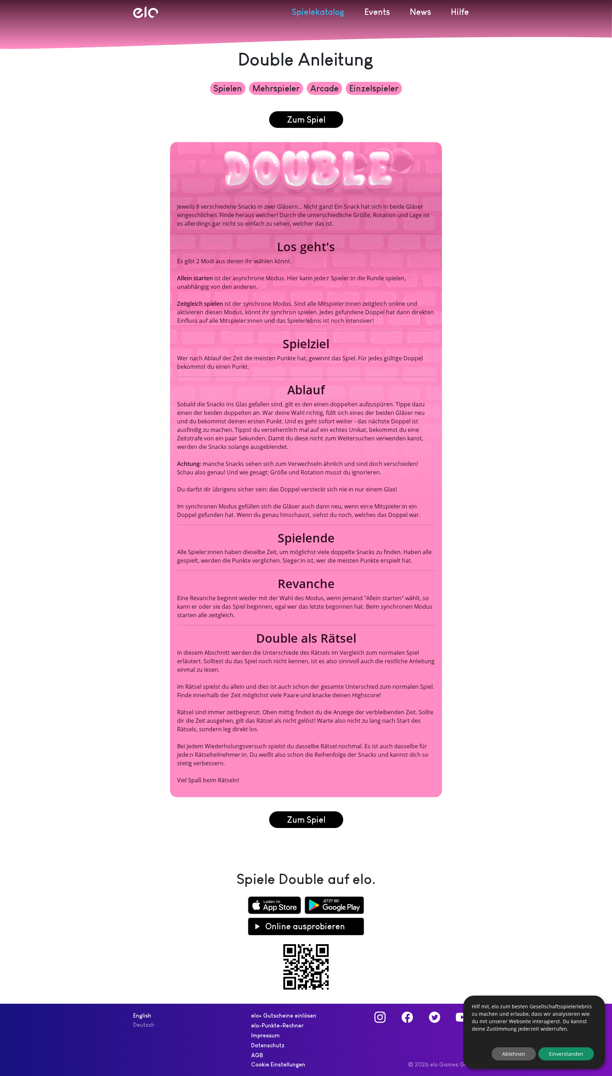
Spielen (228, 88)
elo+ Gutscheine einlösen (283, 1016)
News (420, 12)
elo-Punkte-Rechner (277, 1026)
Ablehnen (513, 1053)
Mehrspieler (276, 88)
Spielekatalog (318, 12)
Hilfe (460, 12)
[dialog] (534, 1032)
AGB (257, 1055)
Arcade (324, 88)
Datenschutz (267, 1045)
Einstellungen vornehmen (502, 1038)
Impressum (265, 1035)
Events (377, 12)
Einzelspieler (373, 88)
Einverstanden (566, 1053)
